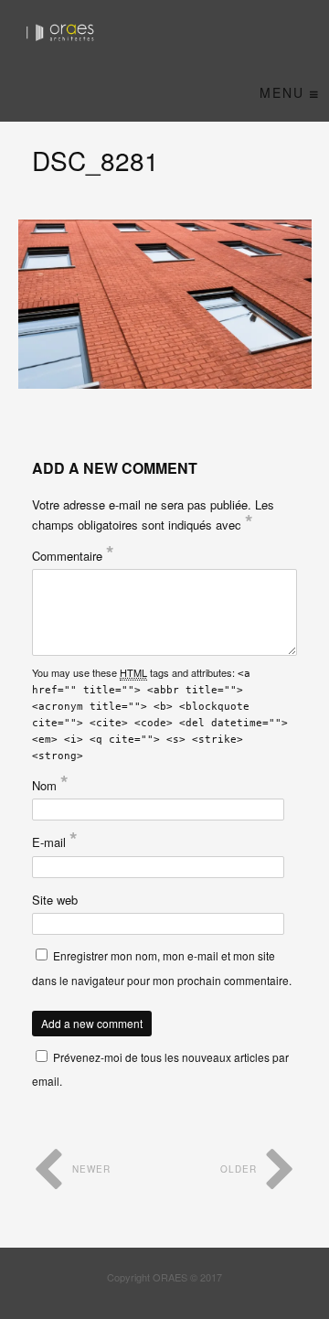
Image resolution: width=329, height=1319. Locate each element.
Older (240, 1169)
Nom (50, 785)
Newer (90, 1169)
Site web (55, 899)
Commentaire (73, 555)
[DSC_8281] (165, 304)
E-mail (55, 842)
